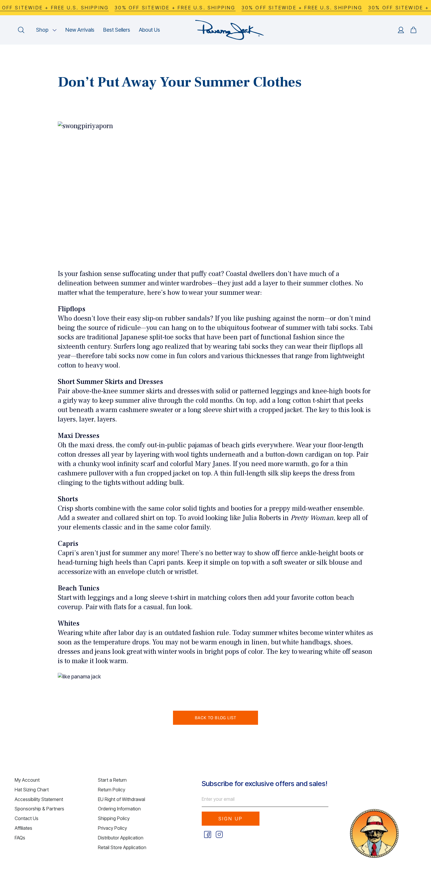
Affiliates (23, 828)
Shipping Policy (114, 818)
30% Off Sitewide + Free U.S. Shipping (175, 8)
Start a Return (112, 780)
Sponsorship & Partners (39, 809)
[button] (46, 30)
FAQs (20, 838)
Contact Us (26, 818)
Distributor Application (120, 838)
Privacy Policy (112, 828)
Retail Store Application (122, 847)
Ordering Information (119, 809)
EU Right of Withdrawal (121, 799)
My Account (27, 780)
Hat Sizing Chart (32, 790)
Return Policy (111, 790)
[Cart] (413, 30)
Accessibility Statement (39, 799)
